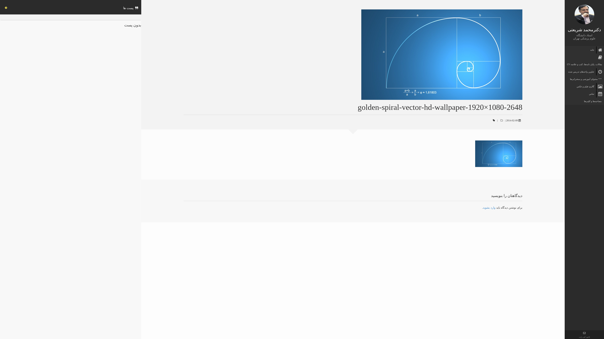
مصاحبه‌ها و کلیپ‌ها (593, 101)
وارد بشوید (489, 207)
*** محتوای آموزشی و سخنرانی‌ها (586, 79)
